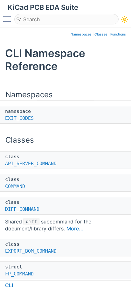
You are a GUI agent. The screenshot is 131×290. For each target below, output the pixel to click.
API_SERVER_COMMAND (31, 163)
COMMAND (15, 186)
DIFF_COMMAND (22, 209)
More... (75, 228)
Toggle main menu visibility (8, 18)
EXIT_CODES (19, 118)
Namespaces (81, 34)
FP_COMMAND (19, 274)
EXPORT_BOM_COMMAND (31, 251)
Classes (100, 34)
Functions (118, 34)
